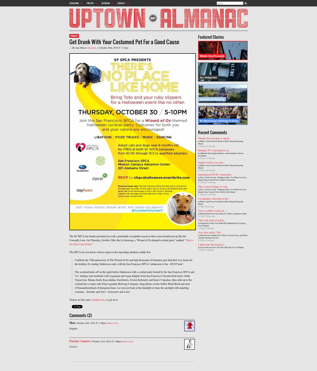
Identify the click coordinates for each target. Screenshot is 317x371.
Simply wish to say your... (211, 162)
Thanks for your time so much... (214, 138)
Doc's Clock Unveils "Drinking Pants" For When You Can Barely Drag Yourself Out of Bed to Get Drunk (222, 178)
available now (97, 299)
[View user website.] (189, 347)
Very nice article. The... (210, 232)
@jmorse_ (92, 47)
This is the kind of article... (212, 220)
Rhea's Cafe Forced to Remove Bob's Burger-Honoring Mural (220, 142)
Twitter (90, 3)
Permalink (112, 323)
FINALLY (74, 36)
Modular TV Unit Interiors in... (214, 150)
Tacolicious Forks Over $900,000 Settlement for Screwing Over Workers (222, 224)
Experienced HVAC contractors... (215, 174)
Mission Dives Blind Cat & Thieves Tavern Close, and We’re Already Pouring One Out (223, 236)
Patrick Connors (79, 341)
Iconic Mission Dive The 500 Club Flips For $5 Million (222, 247)
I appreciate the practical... (211, 244)
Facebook (105, 3)
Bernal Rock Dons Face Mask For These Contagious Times (223, 213)
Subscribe (74, 3)
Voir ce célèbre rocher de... (212, 210)
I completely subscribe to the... (214, 198)
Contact (121, 3)
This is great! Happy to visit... (213, 186)
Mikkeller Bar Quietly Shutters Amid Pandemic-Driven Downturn (220, 154)
